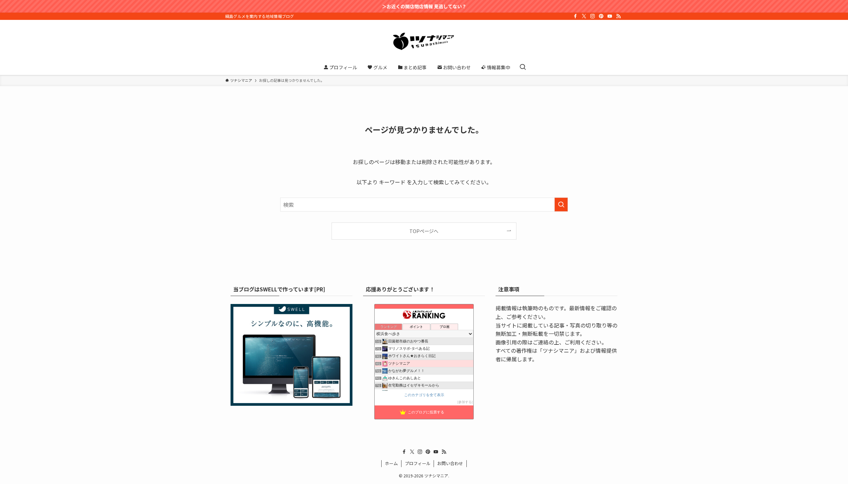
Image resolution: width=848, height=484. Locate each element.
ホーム (391, 463)
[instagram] (592, 16)
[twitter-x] (584, 16)
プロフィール (418, 463)
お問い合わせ (450, 463)
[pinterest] (601, 16)
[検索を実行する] (561, 205)
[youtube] (610, 16)
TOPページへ (423, 230)
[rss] (618, 16)
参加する (465, 402)
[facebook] (575, 16)
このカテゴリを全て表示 (424, 395)
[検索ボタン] (522, 67)
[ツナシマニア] (424, 41)
